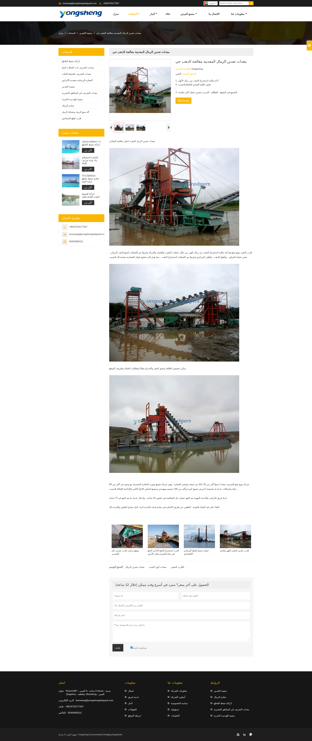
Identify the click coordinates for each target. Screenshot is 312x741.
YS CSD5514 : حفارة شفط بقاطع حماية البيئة (90, 178)
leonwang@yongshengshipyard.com (80, 3)
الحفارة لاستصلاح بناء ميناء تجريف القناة (90, 160)
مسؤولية (175, 709)
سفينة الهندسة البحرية (72, 99)
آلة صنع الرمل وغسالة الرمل (75, 112)
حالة (168, 14)
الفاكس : (62, 712)
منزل (116, 14)
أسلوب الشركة (178, 697)
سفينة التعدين (85, 33)
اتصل (61, 682)
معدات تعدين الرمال (134, 567)
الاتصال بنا (214, 14)
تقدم (118, 647)
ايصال (131, 691)
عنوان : (61, 691)
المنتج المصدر (188, 73)
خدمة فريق (133, 697)
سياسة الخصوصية (179, 703)
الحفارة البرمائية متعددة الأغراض (77, 80)
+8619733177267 (111, 3)
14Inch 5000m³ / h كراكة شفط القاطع (91, 143)
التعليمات (175, 715)
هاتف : (61, 706)
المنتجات (133, 14)
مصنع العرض (188, 14)
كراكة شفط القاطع (71, 61)
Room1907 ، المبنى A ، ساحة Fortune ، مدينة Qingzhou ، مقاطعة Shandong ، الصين (88, 692)
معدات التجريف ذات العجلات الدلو (78, 67)
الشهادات (132, 709)
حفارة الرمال (68, 105)
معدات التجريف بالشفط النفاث (76, 74)
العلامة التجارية (183, 68)
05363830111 (76, 241)
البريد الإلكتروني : (66, 700)
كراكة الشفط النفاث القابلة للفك (90, 195)
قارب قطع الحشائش (71, 118)
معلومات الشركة (179, 691)
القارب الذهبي (177, 567)
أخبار (152, 14)
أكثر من (88, 150)
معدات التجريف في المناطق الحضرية (79, 93)
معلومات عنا (238, 14)
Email (183, 100)
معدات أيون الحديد (157, 567)
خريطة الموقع (134, 715)
